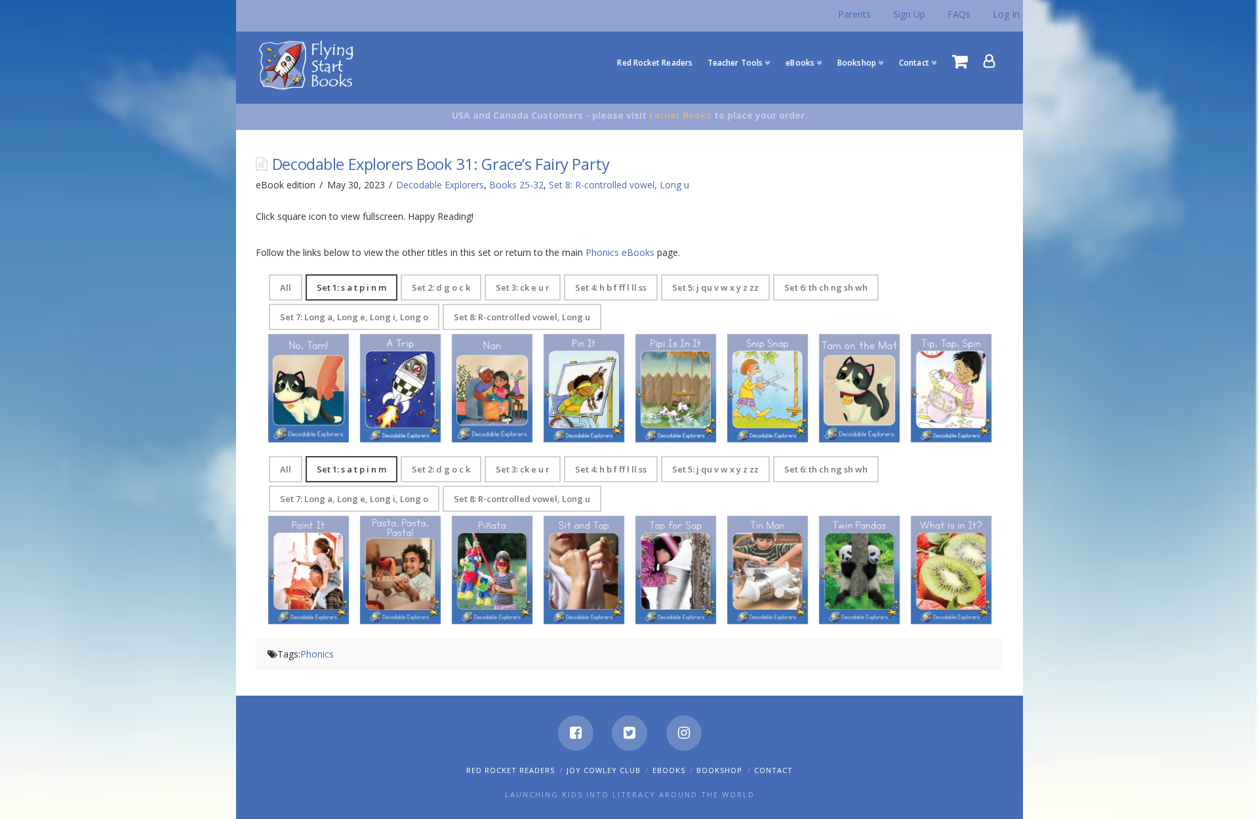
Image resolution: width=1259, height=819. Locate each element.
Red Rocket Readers (510, 770)
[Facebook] (575, 733)
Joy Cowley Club (604, 770)
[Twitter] (629, 733)
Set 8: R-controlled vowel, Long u (619, 184)
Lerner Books (680, 115)
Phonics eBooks (620, 252)
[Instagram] (684, 733)
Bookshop (719, 770)
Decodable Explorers (440, 184)
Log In (1006, 14)
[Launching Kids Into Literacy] (309, 64)
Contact (773, 770)
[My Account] (989, 61)
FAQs (959, 14)
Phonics (317, 654)
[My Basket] (960, 61)
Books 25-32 (516, 184)
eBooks (668, 770)
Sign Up (909, 14)
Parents (854, 14)
